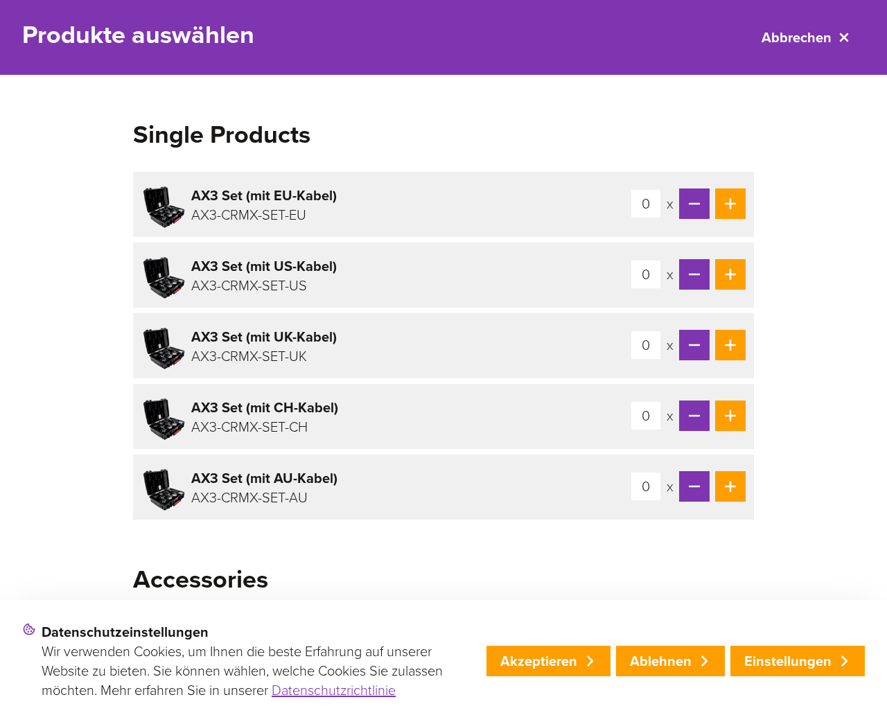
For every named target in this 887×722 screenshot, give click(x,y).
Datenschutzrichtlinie (334, 690)
